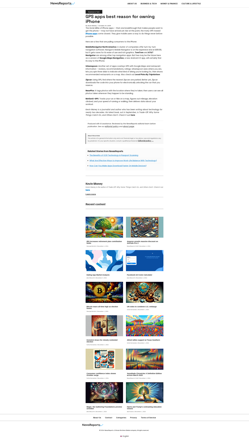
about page (128, 126)
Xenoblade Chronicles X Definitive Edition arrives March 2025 (144, 374)
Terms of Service (148, 417)
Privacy (133, 417)
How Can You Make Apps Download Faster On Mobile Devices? (118, 165)
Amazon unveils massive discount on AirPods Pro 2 (142, 242)
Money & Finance (169, 3)
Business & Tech (149, 3)
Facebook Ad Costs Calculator (139, 275)
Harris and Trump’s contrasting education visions (144, 408)
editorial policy (112, 126)
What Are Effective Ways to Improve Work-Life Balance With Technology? (123, 160)
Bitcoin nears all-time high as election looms (102, 307)
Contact (108, 417)
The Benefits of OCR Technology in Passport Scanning (113, 155)
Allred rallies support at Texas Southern (143, 340)
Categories (121, 417)
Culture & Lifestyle (191, 3)
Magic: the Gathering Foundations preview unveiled (104, 408)
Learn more (91, 194)
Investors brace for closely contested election (102, 341)
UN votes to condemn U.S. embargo (142, 307)
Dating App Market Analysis (98, 275)
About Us (132, 3)
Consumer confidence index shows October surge (101, 374)
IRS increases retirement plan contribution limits (104, 242)
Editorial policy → (146, 140)
